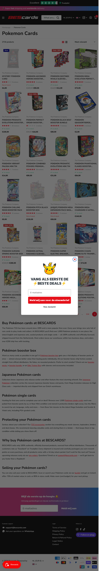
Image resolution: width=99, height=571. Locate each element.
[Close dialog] (75, 259)
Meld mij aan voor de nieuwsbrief (49, 300)
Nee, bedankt (49, 306)
